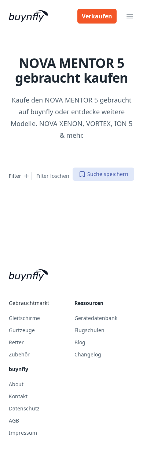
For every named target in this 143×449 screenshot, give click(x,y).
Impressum (23, 432)
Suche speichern (107, 173)
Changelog (87, 354)
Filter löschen (52, 175)
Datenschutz (24, 408)
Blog (79, 342)
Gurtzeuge (22, 330)
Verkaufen (97, 16)
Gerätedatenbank (95, 318)
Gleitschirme (24, 318)
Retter (16, 342)
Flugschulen (89, 330)
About (16, 384)
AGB (14, 420)
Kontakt (18, 396)
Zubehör (19, 354)
